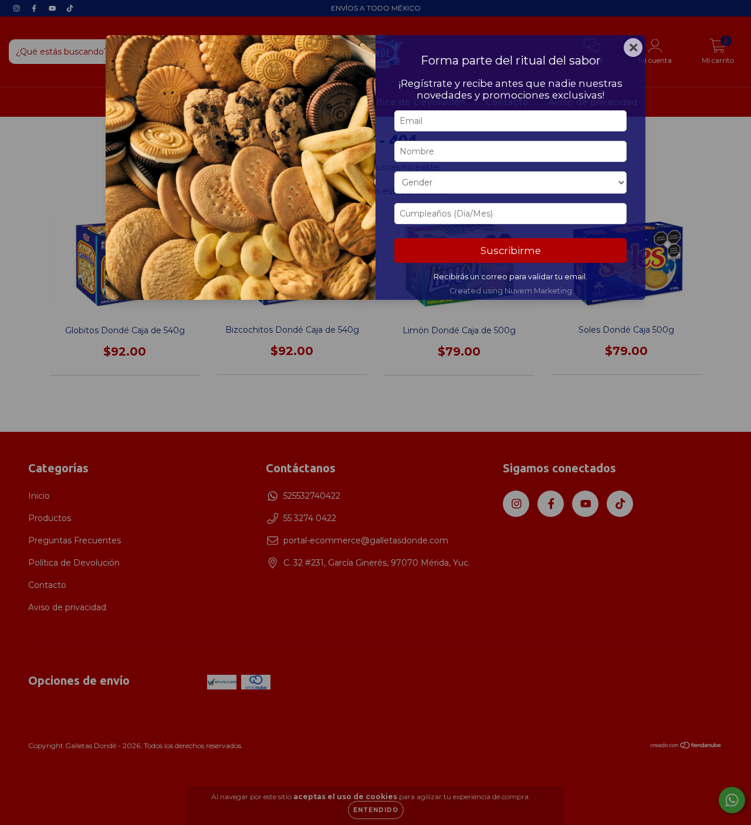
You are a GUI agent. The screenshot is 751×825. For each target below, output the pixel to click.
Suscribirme (511, 250)
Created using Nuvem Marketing (510, 290)
